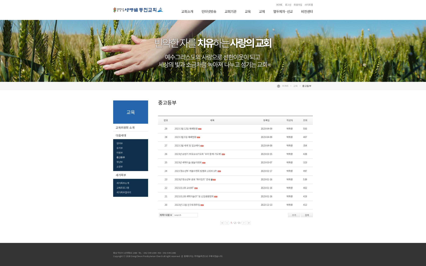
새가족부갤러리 (123, 192)
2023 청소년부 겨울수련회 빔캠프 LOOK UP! (196, 171)
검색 (307, 215)
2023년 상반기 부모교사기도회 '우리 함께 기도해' (198, 154)
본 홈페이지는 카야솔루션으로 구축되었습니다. (202, 256)
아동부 (119, 152)
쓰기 (294, 215)
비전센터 (307, 11)
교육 (248, 11)
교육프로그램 (122, 187)
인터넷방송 (209, 11)
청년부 (119, 162)
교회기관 (230, 11)
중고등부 (120, 157)
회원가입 (298, 4)
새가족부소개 (122, 183)
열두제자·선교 (283, 11)
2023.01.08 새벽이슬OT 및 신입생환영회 (194, 196)
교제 (262, 11)
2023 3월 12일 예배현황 (186, 128)
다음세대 (121, 135)
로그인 (288, 4)
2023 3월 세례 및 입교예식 (187, 145)
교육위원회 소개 (125, 127)
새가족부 (121, 175)
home (285, 86)
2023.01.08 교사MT (184, 187)
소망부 (119, 166)
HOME (279, 4)
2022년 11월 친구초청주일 (187, 204)
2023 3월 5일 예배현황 (185, 137)
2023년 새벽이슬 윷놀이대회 (188, 162)
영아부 (119, 143)
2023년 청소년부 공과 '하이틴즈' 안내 (192, 179)
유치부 (119, 148)
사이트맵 (309, 4)
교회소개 (187, 11)
